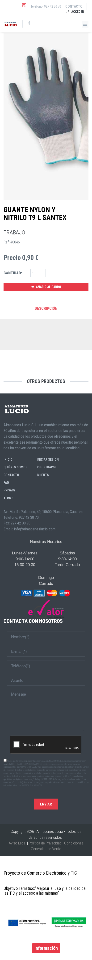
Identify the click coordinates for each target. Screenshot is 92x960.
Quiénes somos (15, 467)
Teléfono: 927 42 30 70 (46, 6)
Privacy (10, 490)
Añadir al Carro (48, 287)
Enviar (46, 804)
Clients (43, 475)
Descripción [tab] (46, 308)
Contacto (74, 6)
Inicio (8, 459)
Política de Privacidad (45, 843)
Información (46, 948)
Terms (8, 498)
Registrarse (46, 467)
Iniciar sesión (48, 459)
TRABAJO (14, 232)
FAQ (6, 483)
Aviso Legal (17, 843)
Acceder (77, 12)
